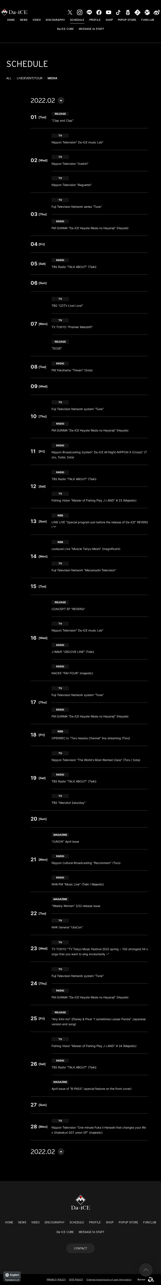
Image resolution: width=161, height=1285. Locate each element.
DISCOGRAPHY (55, 19)
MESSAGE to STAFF (91, 28)
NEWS (23, 19)
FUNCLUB (147, 19)
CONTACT (80, 1248)
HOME (11, 19)
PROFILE (95, 19)
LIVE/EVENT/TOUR (29, 78)
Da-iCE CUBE (65, 28)
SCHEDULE (77, 19)
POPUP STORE (127, 19)
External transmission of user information (109, 1279)
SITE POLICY (76, 1279)
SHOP (109, 19)
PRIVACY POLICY (56, 1279)
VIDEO (36, 19)
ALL (9, 78)
